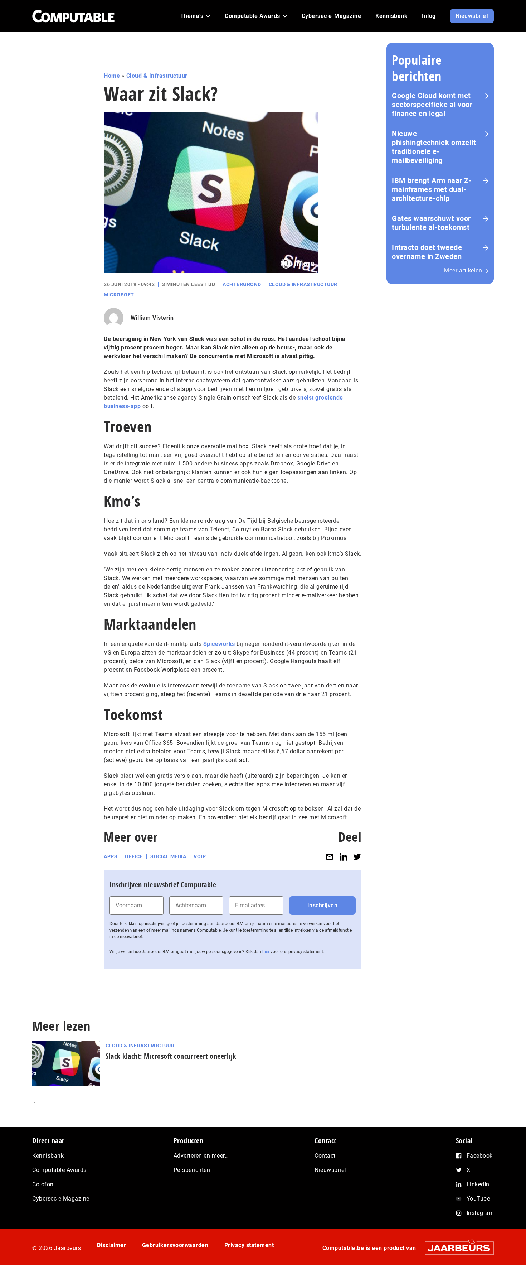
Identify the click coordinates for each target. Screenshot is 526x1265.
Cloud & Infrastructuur (156, 75)
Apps (110, 856)
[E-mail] (329, 856)
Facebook (480, 1155)
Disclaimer (111, 1245)
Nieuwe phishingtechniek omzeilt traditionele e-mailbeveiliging (434, 147)
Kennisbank (48, 1155)
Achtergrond (242, 284)
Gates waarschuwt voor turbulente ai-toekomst (431, 223)
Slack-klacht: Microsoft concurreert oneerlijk (171, 1056)
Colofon (43, 1184)
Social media (168, 856)
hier (265, 951)
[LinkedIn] (343, 856)
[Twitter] (357, 856)
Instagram (480, 1213)
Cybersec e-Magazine (60, 1198)
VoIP (200, 856)
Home (112, 75)
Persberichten (192, 1170)
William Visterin (152, 317)
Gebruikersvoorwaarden (175, 1245)
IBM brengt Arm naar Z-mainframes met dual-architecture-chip (432, 189)
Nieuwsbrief (331, 1170)
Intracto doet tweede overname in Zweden (427, 252)
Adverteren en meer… (201, 1155)
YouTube (478, 1198)
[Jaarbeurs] (456, 1248)
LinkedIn (478, 1184)
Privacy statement (249, 1245)
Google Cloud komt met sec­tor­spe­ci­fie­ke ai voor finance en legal (432, 104)
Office (134, 856)
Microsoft (119, 295)
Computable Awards (59, 1170)
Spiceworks (219, 644)
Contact (325, 1155)
